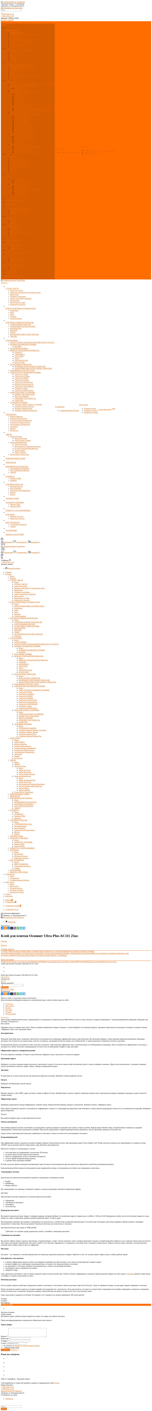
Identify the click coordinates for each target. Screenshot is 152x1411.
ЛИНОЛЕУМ (81, 953)
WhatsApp (12, 922)
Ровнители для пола (109, 962)
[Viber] (14, 928)
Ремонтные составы (93, 962)
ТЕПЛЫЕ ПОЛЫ (42, 955)
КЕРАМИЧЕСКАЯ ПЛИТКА (25, 802)
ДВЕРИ (17, 764)
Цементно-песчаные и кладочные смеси (16, 962)
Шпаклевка (35, 962)
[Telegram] (24, 928)
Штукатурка (81, 962)
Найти (4, 1409)
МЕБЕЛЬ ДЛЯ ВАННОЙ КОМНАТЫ (33, 660)
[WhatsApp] (17, 928)
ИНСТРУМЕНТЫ (21, 864)
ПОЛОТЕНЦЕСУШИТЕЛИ (29, 678)
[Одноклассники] (5, 928)
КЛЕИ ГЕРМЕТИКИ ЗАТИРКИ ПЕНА (29, 606)
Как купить (14, 886)
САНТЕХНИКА (20, 642)
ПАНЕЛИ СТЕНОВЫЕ (23, 842)
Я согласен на (22, 1346)
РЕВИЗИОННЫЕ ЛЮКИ (66, 953)
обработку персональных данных (27, 1346)
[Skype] (21, 928)
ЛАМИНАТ (18, 814)
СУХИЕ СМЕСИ (20, 584)
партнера (129, 1274)
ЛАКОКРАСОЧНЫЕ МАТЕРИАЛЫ (28, 622)
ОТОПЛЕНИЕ (37, 953)
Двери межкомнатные (27, 780)
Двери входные (24, 770)
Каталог (13, 578)
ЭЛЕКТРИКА (19, 742)
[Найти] (2, 12)
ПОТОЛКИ (18, 854)
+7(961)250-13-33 (7, 14)
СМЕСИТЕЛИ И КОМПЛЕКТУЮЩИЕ (34, 690)
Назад (12, 576)
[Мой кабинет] (2, 539)
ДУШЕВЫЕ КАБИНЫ (27, 728)
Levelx (57, 1383)
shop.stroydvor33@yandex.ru (13, 917)
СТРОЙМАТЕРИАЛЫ (23, 824)
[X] (11, 928)
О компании (14, 878)
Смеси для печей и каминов (66, 962)
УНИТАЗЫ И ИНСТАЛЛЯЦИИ (31, 714)
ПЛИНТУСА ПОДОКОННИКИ (57, 951)
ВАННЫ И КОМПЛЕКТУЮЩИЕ (32, 650)
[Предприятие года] (11, 8)
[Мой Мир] (8, 928)
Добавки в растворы (48, 962)
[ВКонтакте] (2, 928)
